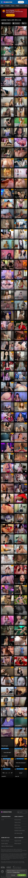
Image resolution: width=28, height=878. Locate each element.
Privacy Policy (17, 819)
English (20, 812)
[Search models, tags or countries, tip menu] (26, 5)
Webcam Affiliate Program (7, 846)
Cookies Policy (17, 827)
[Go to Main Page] (8, 2)
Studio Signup (4, 843)
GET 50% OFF (10, 15)
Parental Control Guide (19, 830)
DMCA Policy (17, 825)
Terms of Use (17, 822)
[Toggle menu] (1, 2)
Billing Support (17, 843)
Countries (17, 23)
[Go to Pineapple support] (2, 871)
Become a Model (5, 840)
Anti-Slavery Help (18, 833)
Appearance (7, 23)
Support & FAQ (17, 840)
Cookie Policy (16, 872)
